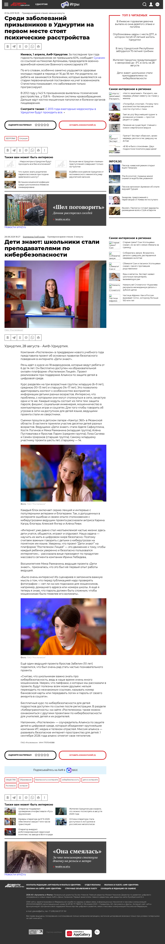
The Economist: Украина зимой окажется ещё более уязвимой (137, 177)
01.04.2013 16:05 (12, 13)
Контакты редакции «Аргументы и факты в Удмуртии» (53, 885)
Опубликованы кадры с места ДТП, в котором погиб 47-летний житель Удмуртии (135, 37)
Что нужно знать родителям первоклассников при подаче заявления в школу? (33, 174)
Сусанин (99, 57)
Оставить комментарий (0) (82, 125)
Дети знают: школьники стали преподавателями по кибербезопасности (135, 76)
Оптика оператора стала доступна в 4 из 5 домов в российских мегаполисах (82, 821)
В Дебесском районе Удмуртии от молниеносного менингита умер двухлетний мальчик (86, 174)
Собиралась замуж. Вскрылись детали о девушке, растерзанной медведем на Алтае (139, 255)
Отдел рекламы (93, 885)
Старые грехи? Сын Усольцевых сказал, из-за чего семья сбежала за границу (141, 245)
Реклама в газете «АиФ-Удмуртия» (121, 885)
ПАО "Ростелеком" (14, 330)
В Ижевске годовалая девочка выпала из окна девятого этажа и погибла (135, 24)
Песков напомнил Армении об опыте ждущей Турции (140, 188)
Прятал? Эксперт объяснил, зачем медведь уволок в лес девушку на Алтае (140, 138)
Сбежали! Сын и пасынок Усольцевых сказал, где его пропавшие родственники (141, 266)
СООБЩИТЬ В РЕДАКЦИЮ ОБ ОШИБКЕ (118, 889)
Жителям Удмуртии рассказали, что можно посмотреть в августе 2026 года (85, 811)
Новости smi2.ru (15, 227)
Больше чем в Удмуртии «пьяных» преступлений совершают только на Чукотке (86, 164)
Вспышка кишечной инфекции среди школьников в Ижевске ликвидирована (33, 184)
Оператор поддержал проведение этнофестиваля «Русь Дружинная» (35, 811)
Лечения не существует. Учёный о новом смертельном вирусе (139, 126)
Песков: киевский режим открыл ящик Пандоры (138, 166)
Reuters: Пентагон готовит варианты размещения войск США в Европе (140, 209)
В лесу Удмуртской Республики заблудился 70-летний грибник (135, 50)
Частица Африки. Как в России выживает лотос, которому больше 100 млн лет (140, 298)
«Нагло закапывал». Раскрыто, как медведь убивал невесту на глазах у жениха (141, 96)
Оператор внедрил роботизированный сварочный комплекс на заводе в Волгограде (35, 832)
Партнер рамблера (54, 932)
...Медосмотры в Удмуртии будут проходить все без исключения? (34, 162)
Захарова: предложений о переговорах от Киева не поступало (140, 198)
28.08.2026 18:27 (12, 237)
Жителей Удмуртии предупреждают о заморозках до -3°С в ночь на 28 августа (135, 63)
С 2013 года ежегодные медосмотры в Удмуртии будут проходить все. (58, 110)
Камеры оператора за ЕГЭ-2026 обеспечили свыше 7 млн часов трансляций (34, 821)
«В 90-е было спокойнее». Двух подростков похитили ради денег (140, 147)
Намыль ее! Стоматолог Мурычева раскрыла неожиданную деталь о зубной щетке (140, 287)
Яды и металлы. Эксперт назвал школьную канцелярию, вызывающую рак (139, 276)
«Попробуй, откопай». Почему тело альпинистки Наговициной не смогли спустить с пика (140, 106)
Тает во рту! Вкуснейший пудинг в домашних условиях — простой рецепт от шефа (140, 117)
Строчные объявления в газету (81, 889)
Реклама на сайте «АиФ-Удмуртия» (43, 889)
